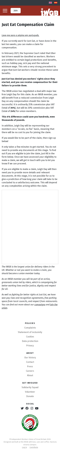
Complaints (30, 327)
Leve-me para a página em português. (20, 35)
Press (30, 366)
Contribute (34, 447)
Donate (30, 396)
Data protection (30, 341)
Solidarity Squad (30, 387)
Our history (30, 357)
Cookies (30, 336)
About (30, 375)
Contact (30, 362)
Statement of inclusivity (30, 332)
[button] (5, 10)
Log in (24, 447)
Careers (30, 371)
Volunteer (30, 392)
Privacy (30, 345)
